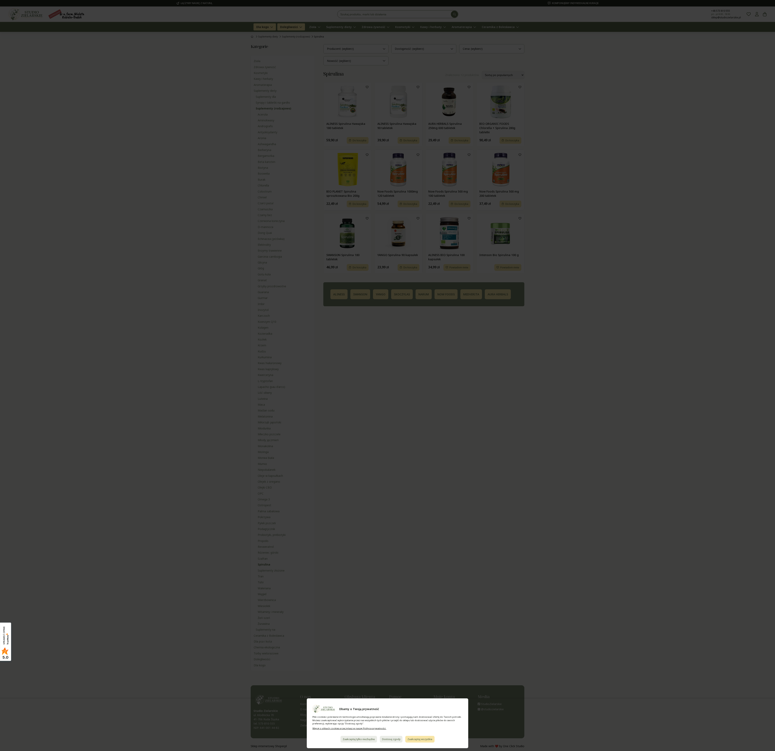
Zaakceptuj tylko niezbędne (359, 739)
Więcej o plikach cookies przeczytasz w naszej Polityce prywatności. (349, 728)
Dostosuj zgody (391, 739)
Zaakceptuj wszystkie (419, 739)
